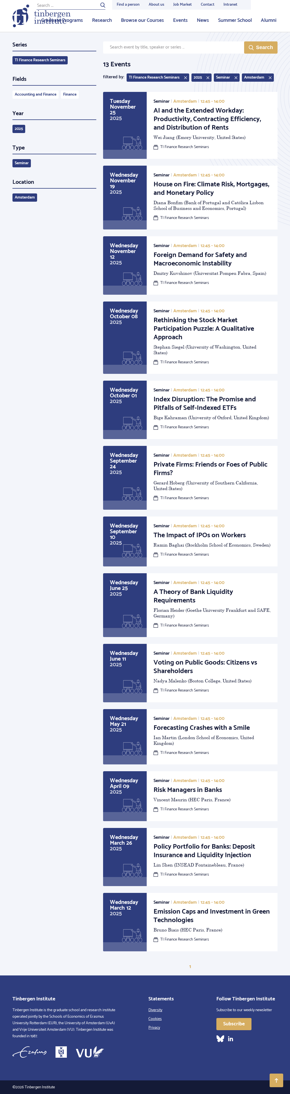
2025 (19, 129)
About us (156, 4)
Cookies (155, 1019)
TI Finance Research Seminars (40, 60)
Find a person (128, 4)
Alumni (268, 20)
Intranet (230, 4)
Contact (207, 4)
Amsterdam (25, 197)
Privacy (154, 1028)
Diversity (155, 1010)
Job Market (182, 4)
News (203, 20)
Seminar (22, 163)
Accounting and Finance (35, 94)
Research (102, 20)
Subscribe (234, 1024)
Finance (69, 94)
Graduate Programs (62, 20)
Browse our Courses (142, 20)
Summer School (235, 20)
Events (180, 20)
